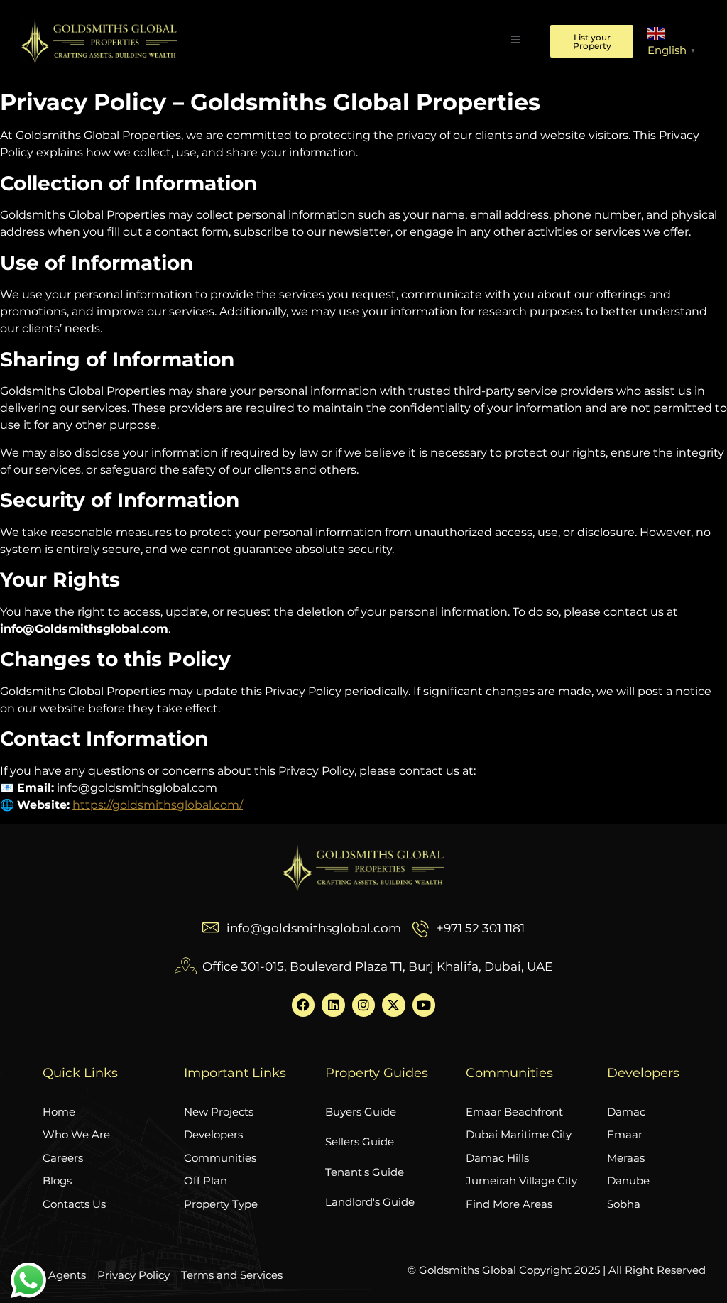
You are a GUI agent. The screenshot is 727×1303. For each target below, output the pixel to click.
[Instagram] (363, 1004)
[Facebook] (303, 1004)
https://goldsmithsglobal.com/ (157, 805)
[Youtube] (423, 1004)
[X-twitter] (393, 1004)
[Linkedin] (333, 1004)
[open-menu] (515, 41)
